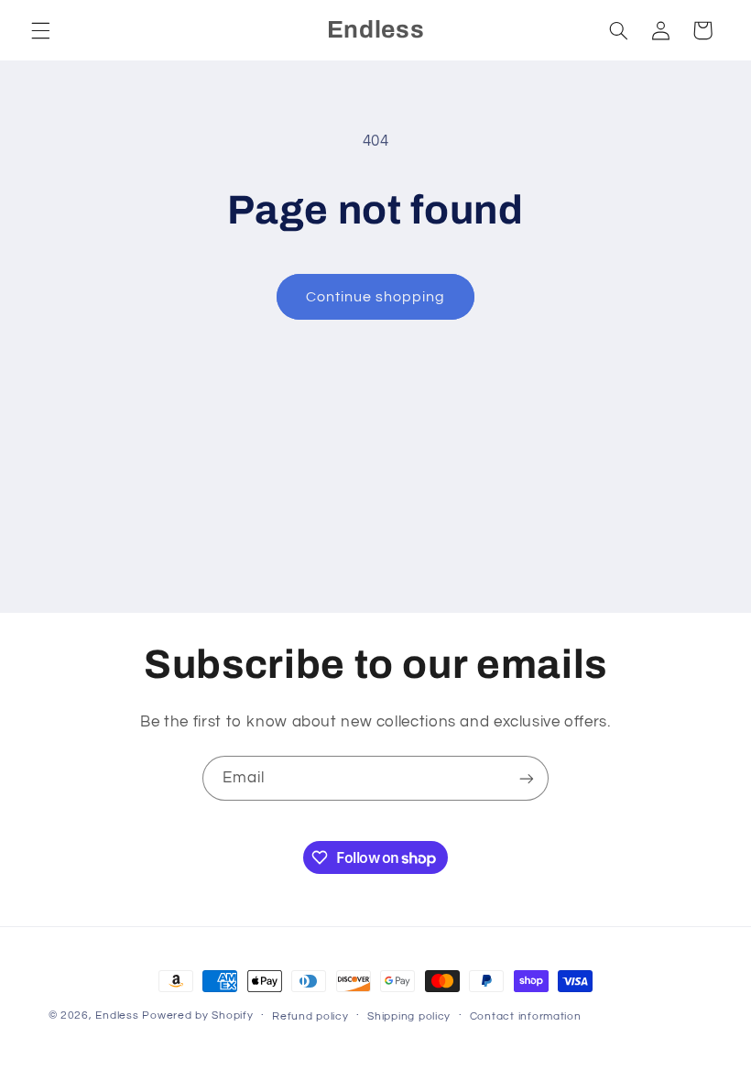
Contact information (526, 1016)
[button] (40, 30)
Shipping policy (409, 1016)
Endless (116, 1015)
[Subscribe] (527, 778)
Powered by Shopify (197, 1015)
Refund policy (310, 1016)
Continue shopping (376, 296)
